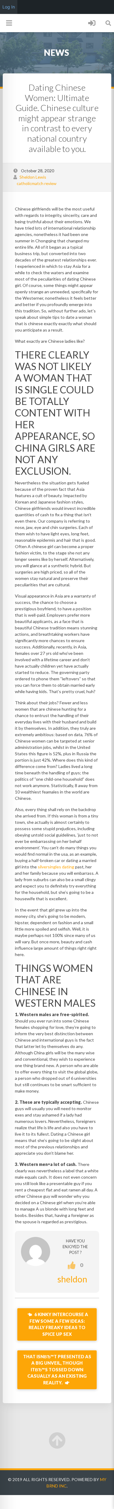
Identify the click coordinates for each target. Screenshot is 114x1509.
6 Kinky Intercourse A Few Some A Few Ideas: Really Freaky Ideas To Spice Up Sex (58, 1324)
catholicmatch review (37, 183)
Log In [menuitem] (8, 6)
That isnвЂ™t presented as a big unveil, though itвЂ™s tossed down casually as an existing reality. (57, 1369)
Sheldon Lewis (32, 177)
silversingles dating (56, 866)
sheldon (72, 1279)
